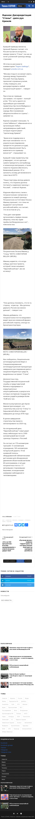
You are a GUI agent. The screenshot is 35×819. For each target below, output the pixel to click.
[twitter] (31, 2)
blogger (28, 561)
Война (4, 701)
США (12, 704)
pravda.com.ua (17, 69)
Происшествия (12, 707)
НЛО (9, 729)
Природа (16, 729)
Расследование (6, 710)
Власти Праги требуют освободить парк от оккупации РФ (20, 675)
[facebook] (13, 813)
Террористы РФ (13, 701)
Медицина (5, 726)
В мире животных (7, 732)
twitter (18, 580)
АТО (18, 704)
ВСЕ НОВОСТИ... (6, 600)
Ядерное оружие (21, 719)
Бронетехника (15, 726)
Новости (4, 698)
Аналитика (5, 704)
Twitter (3, 747)
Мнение (25, 704)
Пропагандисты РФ (7, 713)
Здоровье (25, 726)
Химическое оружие (8, 723)
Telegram (4, 750)
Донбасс (23, 701)
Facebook (4, 743)
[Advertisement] (17, 287)
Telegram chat (6, 752)
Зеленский (5, 719)
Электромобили (27, 729)
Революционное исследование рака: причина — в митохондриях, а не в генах (21, 658)
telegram (18, 585)
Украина (12, 698)
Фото (15, 710)
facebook (20, 561)
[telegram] (33, 2)
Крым (3, 707)
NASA (3, 729)
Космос (19, 723)
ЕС (12, 719)
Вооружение (24, 710)
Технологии (26, 716)
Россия (20, 698)
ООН (18, 716)
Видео (27, 698)
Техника (18, 713)
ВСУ (21, 707)
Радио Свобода (22, 66)
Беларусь (11, 716)
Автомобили (28, 723)
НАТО (25, 713)
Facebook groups (7, 745)
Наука (4, 716)
